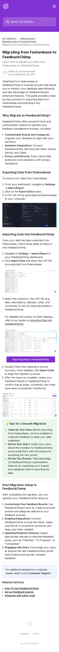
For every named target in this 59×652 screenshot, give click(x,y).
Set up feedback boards (19, 591)
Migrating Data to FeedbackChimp (19, 41)
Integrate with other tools (20, 595)
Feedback (25, 633)
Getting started (27, 38)
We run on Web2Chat (29, 643)
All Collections (9, 38)
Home (36, 633)
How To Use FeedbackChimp (22, 588)
